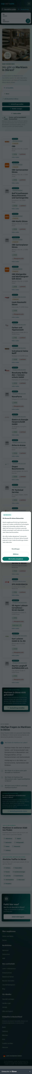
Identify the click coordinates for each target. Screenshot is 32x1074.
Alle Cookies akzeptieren (15, 559)
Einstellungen (16, 549)
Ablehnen (15, 554)
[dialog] (16, 537)
